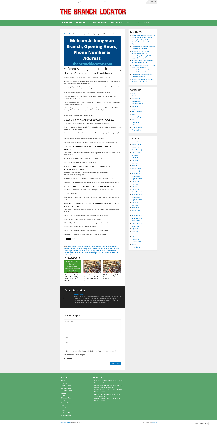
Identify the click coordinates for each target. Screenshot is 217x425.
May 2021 (135, 202)
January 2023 (136, 171)
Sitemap (70, 2)
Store (137, 23)
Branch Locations (77, 246)
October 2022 (136, 176)
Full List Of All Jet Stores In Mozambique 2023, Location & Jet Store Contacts (72, 277)
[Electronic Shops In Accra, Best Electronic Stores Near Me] (112, 266)
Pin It (73, 239)
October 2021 (136, 197)
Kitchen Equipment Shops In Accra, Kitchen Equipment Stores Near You (91, 277)
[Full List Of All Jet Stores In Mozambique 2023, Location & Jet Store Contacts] (72, 266)
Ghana (93, 246)
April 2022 (135, 186)
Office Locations (137, 111)
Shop (128, 23)
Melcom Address (111, 246)
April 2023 (135, 163)
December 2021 (137, 192)
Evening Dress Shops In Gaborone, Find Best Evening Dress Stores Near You (143, 42)
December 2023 (137, 150)
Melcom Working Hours (92, 253)
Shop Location (110, 253)
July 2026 (135, 142)
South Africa (126, 2)
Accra (69, 246)
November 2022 (137, 173)
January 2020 (136, 244)
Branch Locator (82, 23)
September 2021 (137, 200)
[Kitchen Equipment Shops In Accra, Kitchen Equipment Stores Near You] (92, 266)
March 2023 (135, 165)
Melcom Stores (79, 253)
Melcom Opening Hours (91, 251)
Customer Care (116, 23)
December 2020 (137, 215)
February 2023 (136, 168)
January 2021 (136, 213)
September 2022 (137, 179)
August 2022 (136, 181)
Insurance (135, 106)
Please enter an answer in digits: (74, 355)
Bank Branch (67, 23)
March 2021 (135, 207)
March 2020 (135, 239)
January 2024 (136, 147)
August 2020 (136, 226)
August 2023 (136, 152)
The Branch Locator (65, 422)
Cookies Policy (96, 2)
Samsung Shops (137, 117)
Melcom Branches (70, 248)
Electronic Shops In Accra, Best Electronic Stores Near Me (112, 277)
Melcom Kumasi (78, 251)
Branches (87, 246)
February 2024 (136, 144)
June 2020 (135, 231)
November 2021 (137, 194)
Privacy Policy (78, 2)
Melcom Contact (97, 248)
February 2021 (136, 210)
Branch (112, 2)
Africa (118, 2)
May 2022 (135, 184)
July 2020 (135, 228)
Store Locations (137, 127)
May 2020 (135, 234)
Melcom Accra (100, 246)
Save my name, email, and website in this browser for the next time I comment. (91, 351)
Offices (146, 23)
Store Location (68, 255)
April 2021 (135, 205)
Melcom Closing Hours (84, 248)
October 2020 (136, 221)
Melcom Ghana (108, 248)
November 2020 (137, 218)
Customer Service (100, 23)
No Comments (106, 77)
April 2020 (135, 236)
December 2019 (137, 247)
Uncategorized (136, 130)
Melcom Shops (69, 253)
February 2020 (136, 242)
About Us (87, 2)
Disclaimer (105, 2)
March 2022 (135, 189)
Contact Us (62, 2)
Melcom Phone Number (107, 251)
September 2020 (137, 223)
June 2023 (135, 158)
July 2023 (135, 155)
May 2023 (135, 160)
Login (133, 109)
